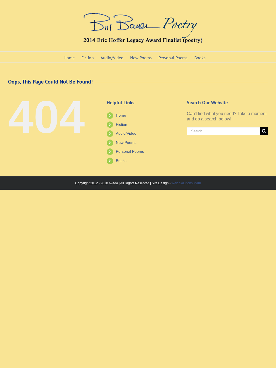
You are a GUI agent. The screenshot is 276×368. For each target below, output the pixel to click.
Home (121, 115)
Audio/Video (126, 133)
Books (121, 160)
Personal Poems (130, 151)
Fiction (121, 124)
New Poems (126, 142)
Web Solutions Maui (186, 183)
